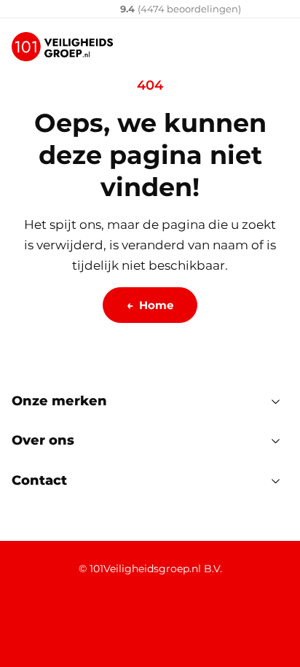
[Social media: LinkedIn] (28, 618)
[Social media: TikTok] (183, 618)
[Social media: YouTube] (106, 618)
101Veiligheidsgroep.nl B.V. (156, 568)
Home (150, 305)
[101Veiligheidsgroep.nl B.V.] (63, 46)
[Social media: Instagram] (144, 618)
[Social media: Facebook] (66, 618)
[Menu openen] (276, 46)
